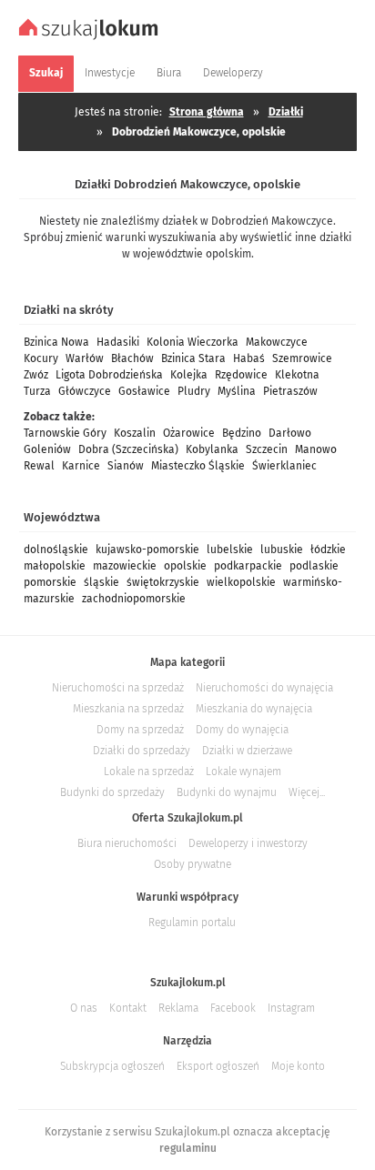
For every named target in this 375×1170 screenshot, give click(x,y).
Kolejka (189, 374)
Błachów (132, 358)
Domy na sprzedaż (140, 729)
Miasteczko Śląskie (198, 465)
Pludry (193, 391)
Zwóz (36, 374)
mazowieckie (125, 566)
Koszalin (135, 433)
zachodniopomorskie (134, 598)
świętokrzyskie (163, 582)
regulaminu (188, 1148)
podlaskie (314, 566)
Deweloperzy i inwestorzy (248, 843)
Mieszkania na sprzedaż (128, 708)
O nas (83, 1008)
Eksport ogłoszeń (218, 1066)
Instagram (291, 1008)
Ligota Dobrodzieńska (109, 374)
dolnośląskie (56, 549)
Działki (286, 112)
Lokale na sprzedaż (149, 771)
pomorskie (50, 582)
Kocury (41, 358)
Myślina (237, 391)
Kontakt (128, 1008)
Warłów (85, 358)
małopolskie (55, 566)
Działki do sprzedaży (141, 750)
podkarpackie (248, 566)
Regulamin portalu (192, 922)
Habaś (249, 358)
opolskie (185, 566)
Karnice (81, 465)
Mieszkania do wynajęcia (254, 708)
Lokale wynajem (243, 771)
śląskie (101, 582)
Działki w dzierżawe (247, 750)
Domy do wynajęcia (242, 729)
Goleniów (47, 449)
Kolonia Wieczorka (192, 342)
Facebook (233, 1008)
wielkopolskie (241, 582)
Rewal (39, 465)
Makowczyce (277, 342)
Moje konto (298, 1066)
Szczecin (267, 449)
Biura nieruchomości (127, 843)
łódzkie (328, 549)
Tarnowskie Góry (65, 433)
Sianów (125, 465)
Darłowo (290, 433)
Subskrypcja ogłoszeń (112, 1066)
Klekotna (297, 374)
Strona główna (206, 112)
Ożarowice (189, 433)
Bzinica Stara (193, 358)
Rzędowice (241, 374)
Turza (37, 391)
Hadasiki (117, 342)
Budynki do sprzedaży (112, 792)
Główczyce (84, 391)
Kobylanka (212, 449)
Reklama (178, 1008)
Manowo (316, 449)
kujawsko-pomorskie (147, 549)
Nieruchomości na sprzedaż (118, 687)
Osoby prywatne (192, 864)
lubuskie (281, 549)
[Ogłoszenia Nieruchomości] (90, 37)
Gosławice (144, 391)
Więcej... (307, 792)
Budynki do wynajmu (227, 792)
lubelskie (230, 549)
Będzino (241, 433)
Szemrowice (302, 358)
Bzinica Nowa (56, 342)
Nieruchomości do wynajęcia (264, 687)
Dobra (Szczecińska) (128, 449)
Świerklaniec (284, 465)
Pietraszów (290, 391)
